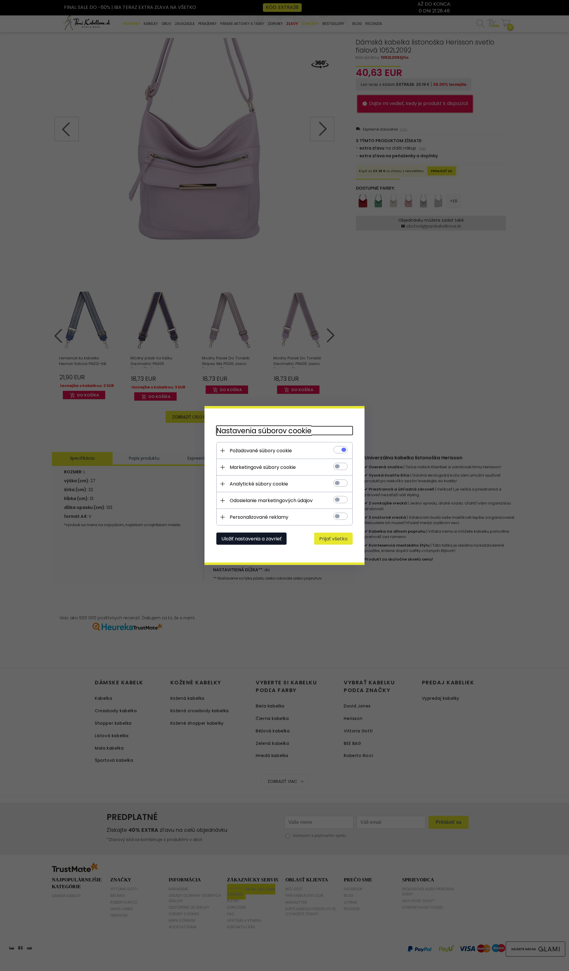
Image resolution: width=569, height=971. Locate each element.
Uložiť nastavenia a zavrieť (251, 538)
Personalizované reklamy (259, 517)
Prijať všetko (333, 538)
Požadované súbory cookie (261, 450)
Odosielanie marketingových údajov (271, 500)
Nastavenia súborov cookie (263, 430)
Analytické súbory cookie (259, 483)
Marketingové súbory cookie (263, 467)
